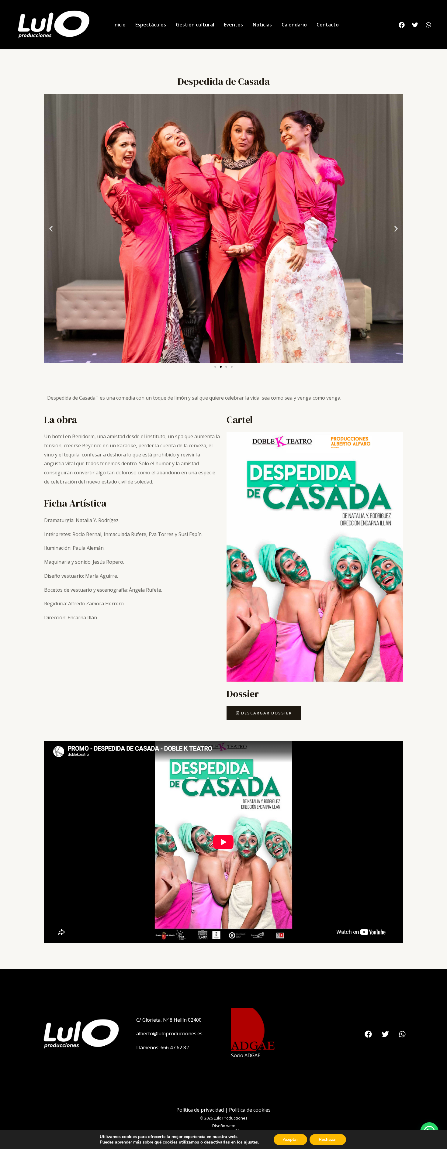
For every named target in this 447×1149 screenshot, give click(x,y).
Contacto (328, 24)
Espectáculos (150, 24)
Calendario (294, 24)
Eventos (233, 24)
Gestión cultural (195, 24)
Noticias (262, 24)
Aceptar (290, 1139)
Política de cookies (250, 1109)
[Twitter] (415, 25)
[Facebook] (402, 25)
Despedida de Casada (224, 81)
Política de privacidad (200, 1109)
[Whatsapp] (428, 25)
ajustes (251, 1142)
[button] (51, 228)
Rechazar (328, 1139)
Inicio (119, 24)
